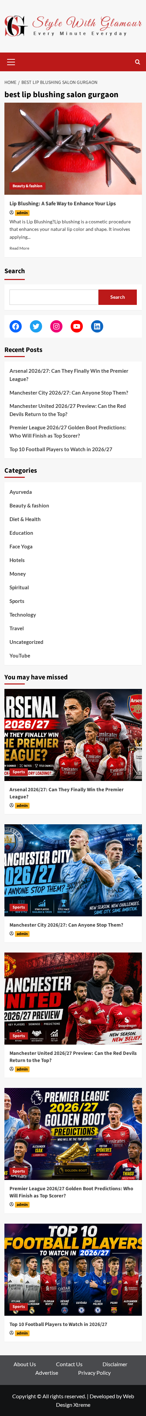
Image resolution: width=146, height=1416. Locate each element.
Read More (19, 248)
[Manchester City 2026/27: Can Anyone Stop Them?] (73, 870)
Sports (17, 601)
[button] (11, 61)
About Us (25, 1364)
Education (21, 533)
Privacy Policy (94, 1372)
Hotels (17, 560)
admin (22, 213)
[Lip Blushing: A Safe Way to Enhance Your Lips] (73, 149)
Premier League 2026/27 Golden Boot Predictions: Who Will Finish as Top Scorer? (68, 431)
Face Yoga (21, 546)
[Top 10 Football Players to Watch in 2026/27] (73, 1270)
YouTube (20, 655)
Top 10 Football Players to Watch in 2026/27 (61, 449)
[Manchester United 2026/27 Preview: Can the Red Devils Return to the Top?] (73, 999)
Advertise (46, 1372)
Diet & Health (25, 519)
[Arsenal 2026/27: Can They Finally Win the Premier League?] (73, 735)
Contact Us (69, 1364)
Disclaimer (115, 1364)
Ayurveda (21, 492)
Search (14, 271)
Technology (23, 614)
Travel (17, 628)
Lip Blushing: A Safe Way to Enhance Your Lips (63, 203)
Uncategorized (26, 642)
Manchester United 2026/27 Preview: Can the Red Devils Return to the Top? (68, 410)
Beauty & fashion (27, 186)
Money (18, 574)
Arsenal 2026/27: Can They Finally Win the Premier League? (69, 375)
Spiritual (19, 587)
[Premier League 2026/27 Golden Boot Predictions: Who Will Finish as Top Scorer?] (73, 1134)
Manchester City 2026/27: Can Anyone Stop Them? (69, 392)
